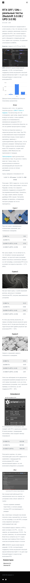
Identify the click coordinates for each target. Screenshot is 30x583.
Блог (9, 22)
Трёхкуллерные (7, 156)
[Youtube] (3, 579)
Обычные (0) (7, 565)
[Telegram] (5, 579)
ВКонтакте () (7, 563)
